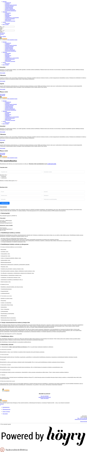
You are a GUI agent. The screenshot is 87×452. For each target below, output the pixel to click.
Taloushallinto (8, 13)
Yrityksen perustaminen (10, 18)
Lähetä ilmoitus (4, 203)
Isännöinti (4, 1)
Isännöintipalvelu (6, 407)
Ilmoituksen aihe (3, 175)
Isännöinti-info (8, 2)
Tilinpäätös (7, 16)
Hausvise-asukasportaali (10, 9)
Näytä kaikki (2, 72)
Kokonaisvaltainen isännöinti (11, 5)
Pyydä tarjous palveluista (10, 21)
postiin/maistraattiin (51, 163)
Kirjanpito (7, 14)
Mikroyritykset (8, 19)
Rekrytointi (7, 23)
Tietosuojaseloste (83, 421)
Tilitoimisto (5, 11)
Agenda (4, 22)
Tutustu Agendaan (6, 411)
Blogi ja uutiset (6, 24)
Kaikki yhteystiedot (45, 398)
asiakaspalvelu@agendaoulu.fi (45, 397)
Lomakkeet (7, 3)
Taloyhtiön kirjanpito (9, 6)
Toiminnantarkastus (9, 7)
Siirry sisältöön (3, 36)
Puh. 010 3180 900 (44, 396)
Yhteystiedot (5, 413)
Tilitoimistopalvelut (6, 409)
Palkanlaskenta (8, 15)
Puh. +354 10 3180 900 (82, 418)
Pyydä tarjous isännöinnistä (10, 10)
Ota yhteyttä (2, 33)
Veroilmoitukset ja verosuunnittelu (12, 17)
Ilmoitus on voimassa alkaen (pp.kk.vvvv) (8, 180)
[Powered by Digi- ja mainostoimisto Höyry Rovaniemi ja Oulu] (43, 447)
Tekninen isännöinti (9, 8)
